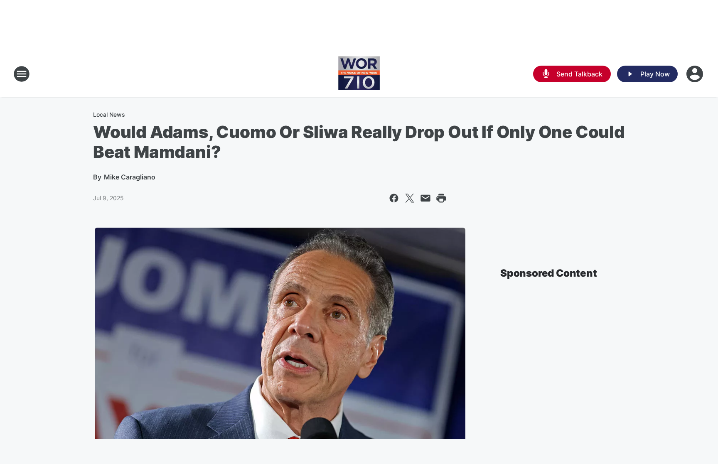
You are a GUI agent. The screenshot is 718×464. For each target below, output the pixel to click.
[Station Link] (359, 74)
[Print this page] (441, 198)
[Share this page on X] (410, 198)
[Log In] (695, 74)
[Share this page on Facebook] (394, 198)
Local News (109, 114)
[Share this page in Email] (425, 198)
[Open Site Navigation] (21, 74)
